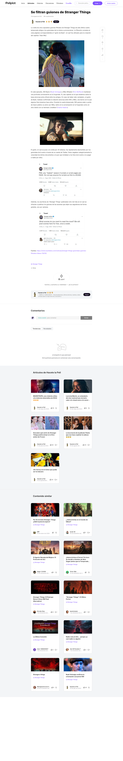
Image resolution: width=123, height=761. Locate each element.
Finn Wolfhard (78, 92)
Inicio (23, 3)
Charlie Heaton (62, 107)
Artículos (31, 3)
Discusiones (50, 3)
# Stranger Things (71, 513)
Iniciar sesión (111, 3)
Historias (40, 3)
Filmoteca (59, 3)
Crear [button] (96, 3)
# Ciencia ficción (71, 667)
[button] (57, 381)
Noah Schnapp (56, 92)
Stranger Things (39, 524)
